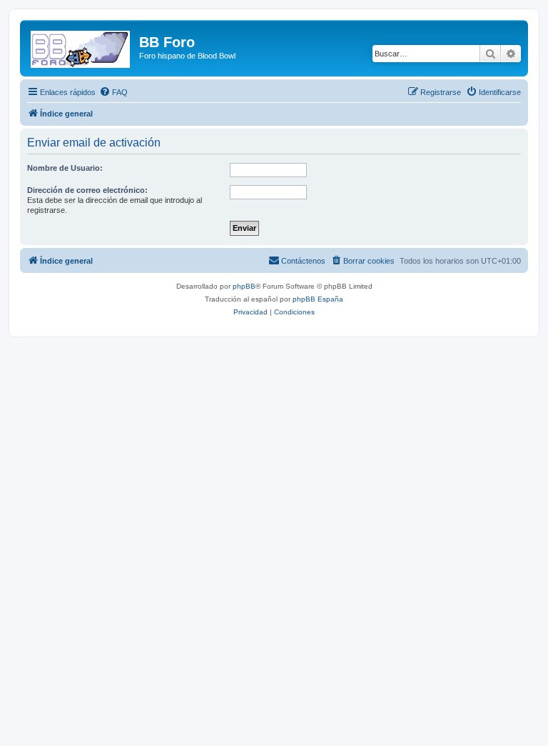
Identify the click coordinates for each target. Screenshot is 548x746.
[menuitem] (113, 92)
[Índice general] (81, 46)
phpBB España (318, 299)
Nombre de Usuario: (65, 168)
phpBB (244, 286)
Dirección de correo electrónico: (87, 190)
